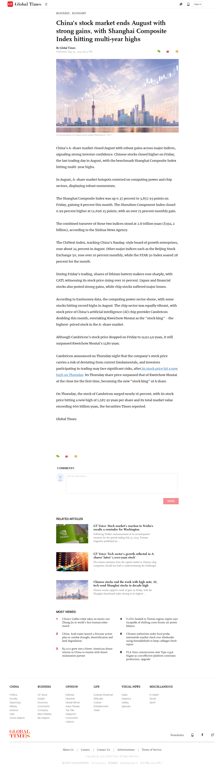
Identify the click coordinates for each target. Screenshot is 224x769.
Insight (41, 698)
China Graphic (17, 717)
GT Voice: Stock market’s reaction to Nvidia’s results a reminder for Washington (123, 527)
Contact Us (103, 749)
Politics (13, 694)
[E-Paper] (181, 4)
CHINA (14, 686)
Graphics (126, 698)
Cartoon (70, 721)
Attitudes (98, 698)
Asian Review (73, 706)
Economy (43, 702)
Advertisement (126, 749)
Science (14, 710)
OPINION (72, 686)
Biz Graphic (44, 717)
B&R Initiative (44, 713)
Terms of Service (151, 749)
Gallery (125, 702)
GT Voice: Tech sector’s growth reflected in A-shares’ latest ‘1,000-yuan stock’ (123, 555)
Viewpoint (71, 713)
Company (43, 710)
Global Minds (73, 702)
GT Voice (42, 694)
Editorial (70, 694)
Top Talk (70, 710)
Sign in (197, 4)
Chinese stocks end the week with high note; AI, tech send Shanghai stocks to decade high (125, 583)
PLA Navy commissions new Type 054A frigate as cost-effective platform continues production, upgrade (151, 655)
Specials (126, 706)
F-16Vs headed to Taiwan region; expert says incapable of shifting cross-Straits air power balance (152, 622)
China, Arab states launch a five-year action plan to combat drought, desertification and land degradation (87, 637)
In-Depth (154, 694)
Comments (44, 706)
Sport (152, 702)
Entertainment (101, 706)
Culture (97, 702)
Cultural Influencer (103, 694)
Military (13, 706)
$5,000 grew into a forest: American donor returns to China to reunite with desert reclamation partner (87, 652)
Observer (70, 698)
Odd (12, 713)
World (153, 698)
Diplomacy (15, 702)
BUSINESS (62, 13)
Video (125, 694)
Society (13, 698)
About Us (68, 749)
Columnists (72, 717)
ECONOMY (79, 13)
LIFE (96, 686)
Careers (85, 749)
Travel (97, 710)
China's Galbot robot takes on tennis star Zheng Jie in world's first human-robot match (86, 622)
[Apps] (186, 4)
